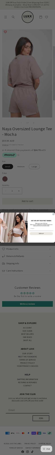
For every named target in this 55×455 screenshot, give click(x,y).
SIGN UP (41, 233)
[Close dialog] (53, 214)
